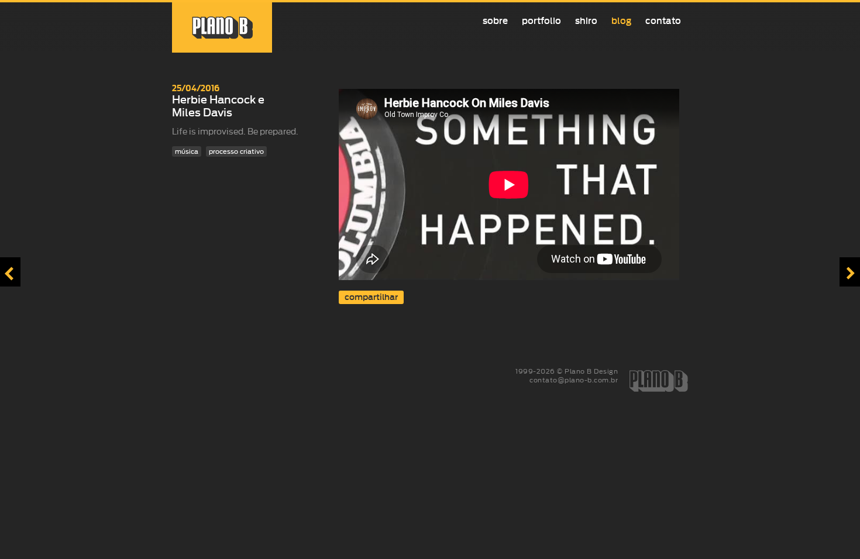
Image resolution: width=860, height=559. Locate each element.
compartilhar (371, 297)
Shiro (586, 20)
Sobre (495, 20)
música (186, 151)
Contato (663, 20)
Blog (621, 20)
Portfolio (541, 20)
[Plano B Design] (222, 27)
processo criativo (236, 151)
